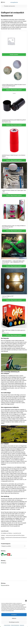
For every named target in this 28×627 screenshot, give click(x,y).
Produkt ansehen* (14, 54)
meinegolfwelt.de (14, 2)
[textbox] (13, 546)
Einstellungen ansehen (14, 622)
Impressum (22, 625)
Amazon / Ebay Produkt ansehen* (14, 89)
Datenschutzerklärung (15, 625)
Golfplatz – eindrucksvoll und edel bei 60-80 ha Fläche (12, 535)
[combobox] (13, 546)
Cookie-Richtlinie (7, 625)
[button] (26, 600)
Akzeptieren (14, 614)
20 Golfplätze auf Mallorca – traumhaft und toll (11, 533)
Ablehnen (14, 618)
